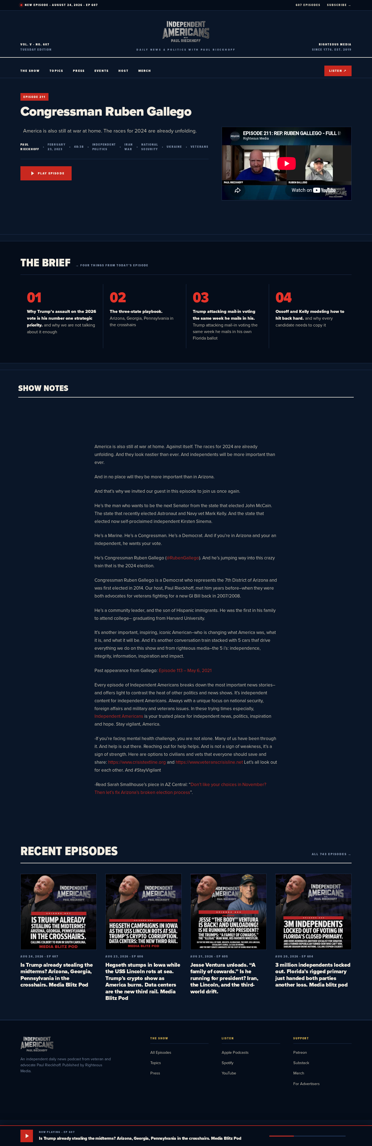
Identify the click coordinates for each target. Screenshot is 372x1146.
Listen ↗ (338, 70)
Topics (56, 70)
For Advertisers (306, 1083)
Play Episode (51, 173)
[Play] (26, 1136)
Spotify (227, 1062)
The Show (30, 70)
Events (101, 70)
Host (123, 70)
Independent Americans (118, 716)
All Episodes (160, 1052)
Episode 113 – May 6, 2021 (185, 670)
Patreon (300, 1052)
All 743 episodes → (332, 854)
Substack (301, 1062)
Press (79, 70)
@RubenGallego (182, 557)
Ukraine (174, 146)
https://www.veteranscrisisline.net (209, 762)
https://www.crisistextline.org (137, 762)
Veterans (200, 146)
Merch (144, 70)
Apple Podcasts (235, 1052)
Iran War (128, 147)
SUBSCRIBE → (339, 5)
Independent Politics (104, 147)
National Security (149, 147)
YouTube (229, 1073)
